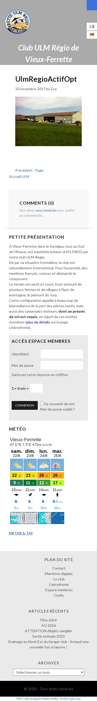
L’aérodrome (59, 584)
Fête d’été (48, 620)
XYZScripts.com (70, 698)
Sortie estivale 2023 (48, 636)
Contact (59, 568)
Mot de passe (23, 365)
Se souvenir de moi (59, 404)
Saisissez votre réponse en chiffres (40, 374)
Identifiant (20, 354)
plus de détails (38, 322)
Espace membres (59, 590)
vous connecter (46, 210)
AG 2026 (48, 625)
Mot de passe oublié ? (57, 409)
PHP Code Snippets (29, 698)
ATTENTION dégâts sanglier (48, 631)
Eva (54, 89)
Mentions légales (59, 573)
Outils (59, 595)
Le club (59, 579)
